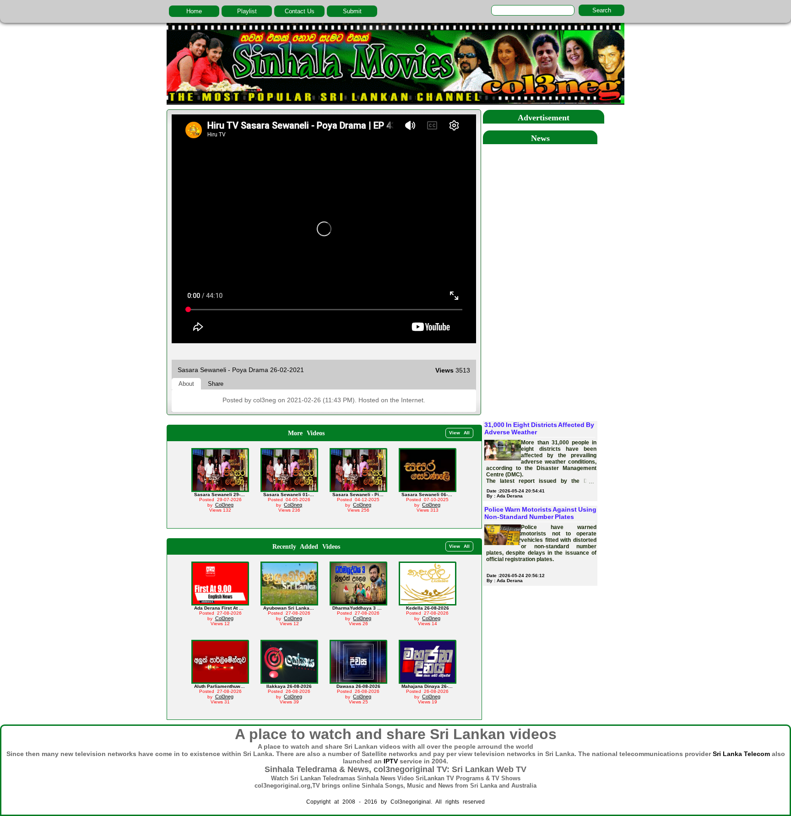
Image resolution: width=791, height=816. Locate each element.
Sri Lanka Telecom (741, 753)
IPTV (391, 761)
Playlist (247, 11)
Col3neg (224, 505)
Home (194, 11)
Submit (352, 11)
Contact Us (299, 11)
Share (215, 383)
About (186, 383)
